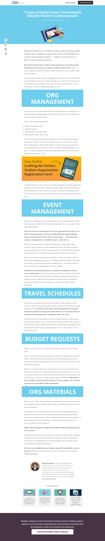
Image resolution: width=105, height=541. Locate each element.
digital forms (53, 78)
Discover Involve (85, 2)
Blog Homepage (70, 3)
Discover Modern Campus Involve (52, 532)
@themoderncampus (31, 454)
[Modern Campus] (19, 2)
